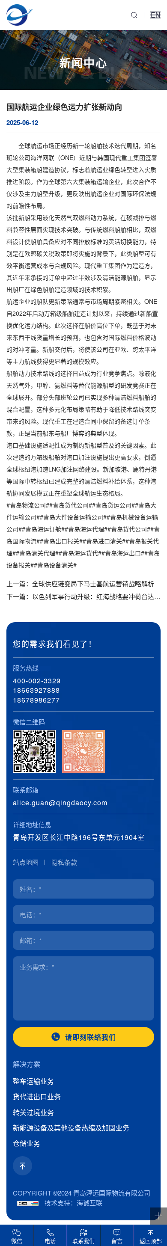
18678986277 (36, 700)
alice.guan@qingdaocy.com (60, 802)
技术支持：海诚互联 (73, 1202)
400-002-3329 (37, 680)
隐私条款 (64, 862)
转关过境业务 (33, 1112)
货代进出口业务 (37, 1096)
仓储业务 (26, 1143)
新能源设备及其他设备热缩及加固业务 (71, 1127)
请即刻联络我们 (90, 1037)
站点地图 (26, 862)
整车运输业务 (33, 1081)
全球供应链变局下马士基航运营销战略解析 (93, 583)
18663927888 (36, 690)
